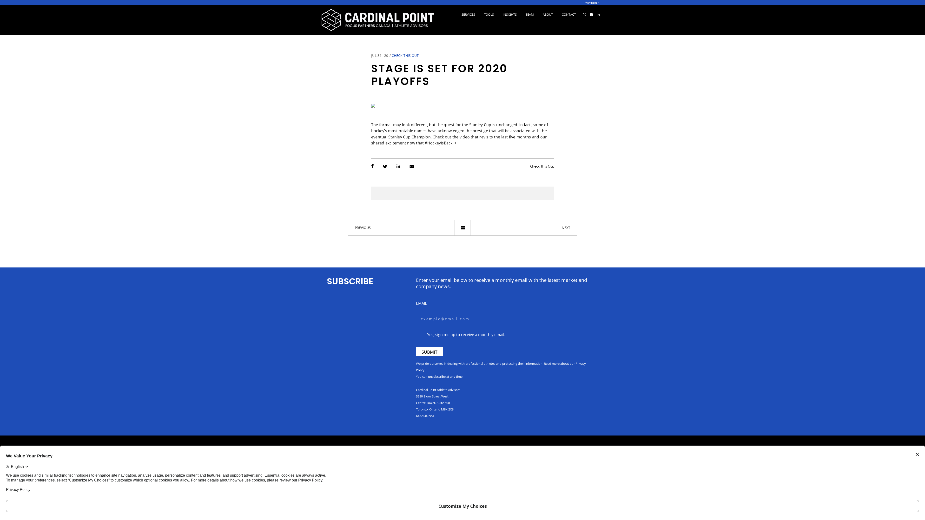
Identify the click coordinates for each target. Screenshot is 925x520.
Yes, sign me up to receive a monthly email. (466, 334)
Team (530, 14)
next (566, 227)
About (548, 14)
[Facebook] (372, 167)
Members (592, 2)
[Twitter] (385, 167)
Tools (489, 14)
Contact (569, 14)
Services (468, 14)
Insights (510, 14)
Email (421, 303)
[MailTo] (412, 167)
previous (363, 227)
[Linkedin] (398, 167)
